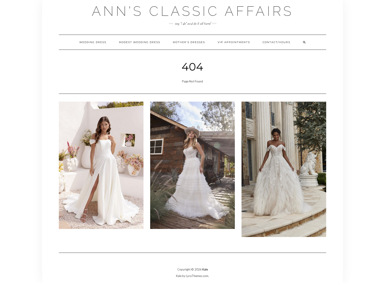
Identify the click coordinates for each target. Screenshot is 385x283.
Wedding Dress (92, 42)
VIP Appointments (234, 42)
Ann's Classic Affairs (192, 11)
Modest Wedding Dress (139, 42)
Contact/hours (276, 42)
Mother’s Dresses (189, 42)
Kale (205, 269)
